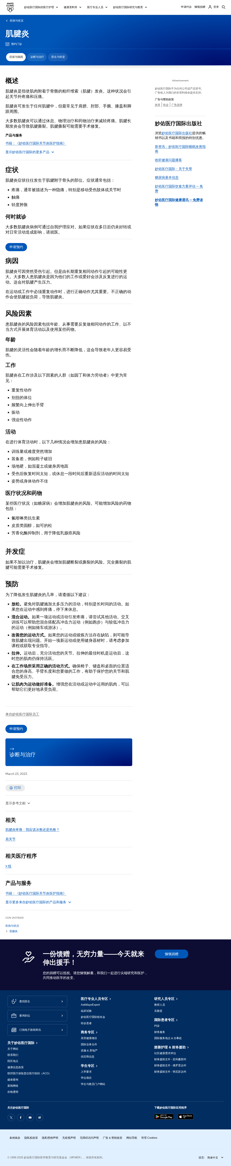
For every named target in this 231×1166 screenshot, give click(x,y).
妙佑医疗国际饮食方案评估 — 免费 (179, 188)
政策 (157, 104)
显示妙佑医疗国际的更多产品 (27, 152)
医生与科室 (58, 56)
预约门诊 (16, 44)
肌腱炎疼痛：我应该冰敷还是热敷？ (32, 830)
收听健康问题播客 (168, 160)
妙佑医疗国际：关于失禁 (173, 169)
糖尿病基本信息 (167, 177)
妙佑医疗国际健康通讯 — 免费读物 (179, 202)
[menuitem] (15, 57)
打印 (17, 788)
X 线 (8, 866)
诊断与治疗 (37, 56)
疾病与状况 (16, 20)
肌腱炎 (17, 33)
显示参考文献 (15, 803)
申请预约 (16, 247)
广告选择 (176, 104)
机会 (166, 104)
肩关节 (10, 839)
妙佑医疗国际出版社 (177, 133)
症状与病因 (16, 56)
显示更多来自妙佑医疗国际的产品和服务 (35, 902)
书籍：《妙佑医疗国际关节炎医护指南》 (35, 143)
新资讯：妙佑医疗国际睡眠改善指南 (180, 149)
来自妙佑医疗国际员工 (22, 714)
